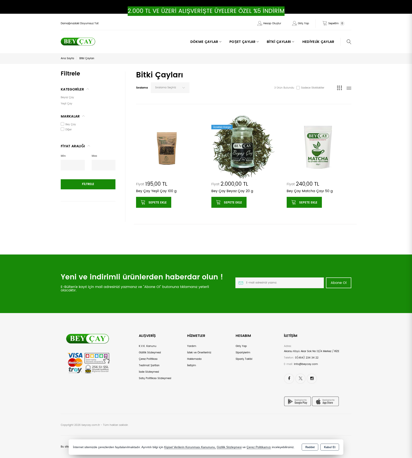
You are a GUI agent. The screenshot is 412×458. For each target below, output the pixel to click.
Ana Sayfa (67, 58)
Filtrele (88, 184)
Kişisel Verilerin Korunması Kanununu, (190, 447)
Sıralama (142, 88)
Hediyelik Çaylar (318, 41)
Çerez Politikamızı (259, 447)
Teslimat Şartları (149, 365)
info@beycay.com (306, 364)
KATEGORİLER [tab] (72, 89)
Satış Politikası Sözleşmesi (155, 378)
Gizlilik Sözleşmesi (150, 353)
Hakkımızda (194, 359)
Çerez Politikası (148, 359)
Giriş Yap (303, 23)
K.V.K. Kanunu (147, 346)
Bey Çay (70, 124)
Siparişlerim (243, 353)
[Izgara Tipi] (340, 89)
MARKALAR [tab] (70, 116)
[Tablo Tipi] (349, 89)
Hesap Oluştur (272, 23)
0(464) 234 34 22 (306, 358)
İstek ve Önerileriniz (199, 353)
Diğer (68, 130)
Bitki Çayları (86, 58)
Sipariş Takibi (244, 359)
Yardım (191, 346)
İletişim (191, 365)
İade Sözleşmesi (149, 372)
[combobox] (170, 87)
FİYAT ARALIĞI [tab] (73, 146)
